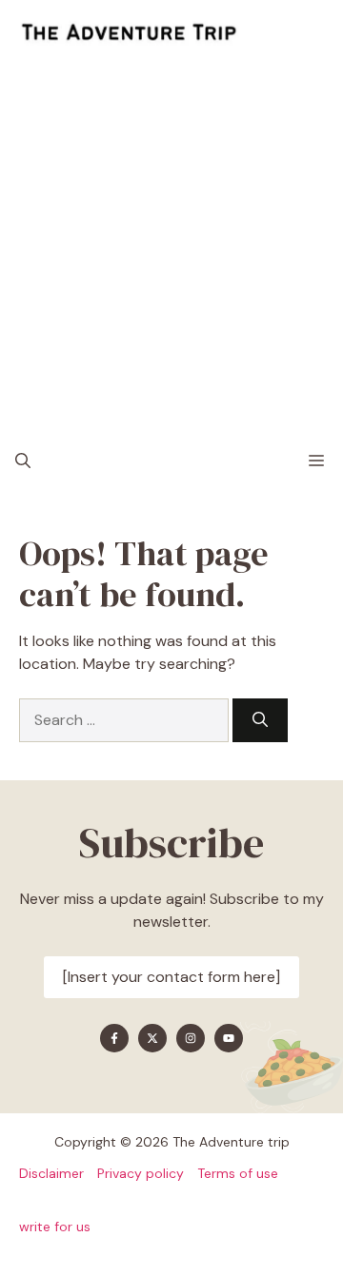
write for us (55, 1226)
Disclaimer (51, 1173)
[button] (23, 461)
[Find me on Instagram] (190, 1038)
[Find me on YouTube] (228, 1038)
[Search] (260, 720)
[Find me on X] (152, 1038)
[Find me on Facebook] (114, 1038)
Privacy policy (140, 1173)
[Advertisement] (171, 247)
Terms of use (237, 1173)
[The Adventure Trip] (129, 33)
